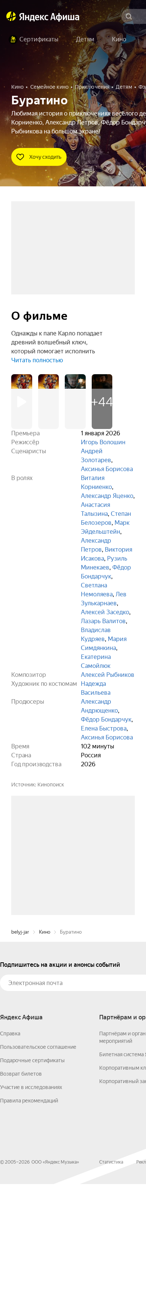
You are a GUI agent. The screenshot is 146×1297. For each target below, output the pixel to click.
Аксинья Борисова (107, 469)
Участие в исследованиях (31, 1200)
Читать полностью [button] (37, 360)
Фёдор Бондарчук (106, 719)
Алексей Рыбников (107, 674)
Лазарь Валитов (103, 621)
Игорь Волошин (103, 442)
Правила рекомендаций (29, 1213)
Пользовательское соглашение (38, 1160)
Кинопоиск (50, 785)
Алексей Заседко (105, 612)
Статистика (111, 1275)
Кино (44, 1045)
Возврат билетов (21, 1187)
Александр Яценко (107, 495)
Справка (10, 1146)
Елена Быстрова (104, 728)
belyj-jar (20, 1045)
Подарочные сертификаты (32, 1173)
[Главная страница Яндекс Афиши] (11, 16)
